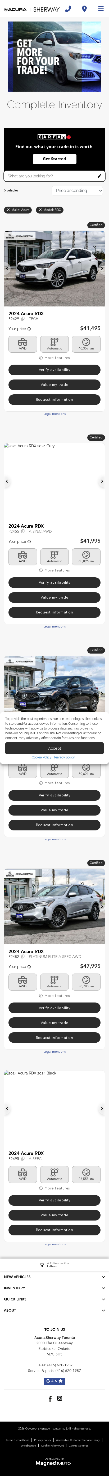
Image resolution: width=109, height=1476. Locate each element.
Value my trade (54, 385)
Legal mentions (54, 414)
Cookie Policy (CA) (52, 1445)
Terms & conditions (17, 1440)
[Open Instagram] (59, 1398)
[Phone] (68, 8)
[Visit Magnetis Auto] (55, 1463)
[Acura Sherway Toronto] (32, 8)
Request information (54, 400)
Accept (54, 748)
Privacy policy (64, 757)
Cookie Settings (78, 1445)
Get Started (54, 159)
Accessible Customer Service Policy (78, 1440)
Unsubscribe (28, 1445)
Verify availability (54, 370)
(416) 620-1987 (60, 1365)
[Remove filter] (8, 210)
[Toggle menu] (99, 8)
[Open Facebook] (49, 1398)
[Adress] (84, 8)
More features (56, 358)
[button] (7, 268)
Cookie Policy (42, 757)
